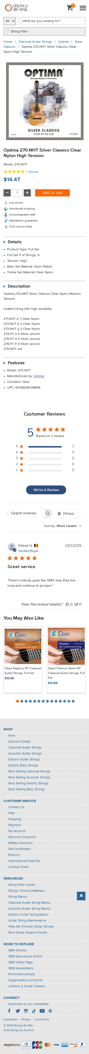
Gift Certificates (19, 849)
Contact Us (16, 807)
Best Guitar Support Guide (27, 932)
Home (8, 41)
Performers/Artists (21, 974)
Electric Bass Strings (23, 765)
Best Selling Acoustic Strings (29, 777)
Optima (63, 41)
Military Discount (20, 843)
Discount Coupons (22, 837)
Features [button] (16, 363)
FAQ (11, 813)
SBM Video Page (20, 962)
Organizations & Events (25, 980)
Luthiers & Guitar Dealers (26, 986)
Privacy (26, 1019)
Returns (14, 855)
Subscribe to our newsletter (28, 1004)
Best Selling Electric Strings (28, 783)
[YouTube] (42, 1011)
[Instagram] (25, 1011)
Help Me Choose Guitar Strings (31, 926)
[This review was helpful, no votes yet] (67, 604)
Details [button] (15, 242)
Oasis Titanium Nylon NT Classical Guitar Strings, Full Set (66, 673)
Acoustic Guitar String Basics (29, 908)
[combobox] (62, 526)
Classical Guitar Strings (35, 41)
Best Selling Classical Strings (29, 771)
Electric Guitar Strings (24, 759)
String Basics (17, 896)
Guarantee (10, 1019)
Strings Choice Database (26, 890)
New (11, 735)
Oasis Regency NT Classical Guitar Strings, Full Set (23, 671)
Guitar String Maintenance (27, 920)
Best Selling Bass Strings (26, 789)
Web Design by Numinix (19, 1030)
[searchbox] (25, 513)
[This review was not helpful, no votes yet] (76, 604)
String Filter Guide (21, 884)
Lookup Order (18, 867)
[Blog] (50, 1011)
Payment (14, 825)
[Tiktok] (33, 1011)
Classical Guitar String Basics (29, 902)
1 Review (32, 172)
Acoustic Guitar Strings (25, 753)
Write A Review (46, 490)
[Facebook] (9, 1011)
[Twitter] (17, 1011)
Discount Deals (19, 741)
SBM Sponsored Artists (25, 956)
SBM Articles (17, 950)
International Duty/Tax (24, 861)
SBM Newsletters (20, 968)
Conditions (42, 1019)
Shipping (14, 819)
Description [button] (19, 286)
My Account (17, 831)
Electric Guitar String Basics (28, 914)
